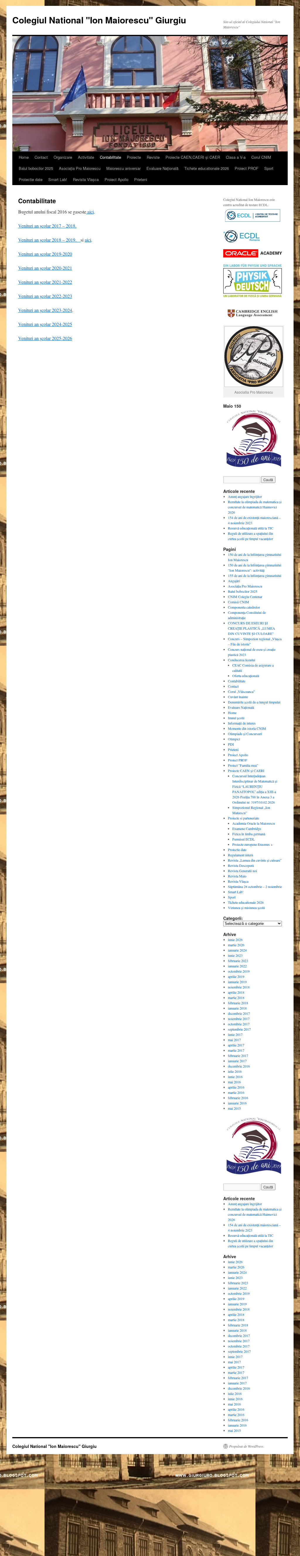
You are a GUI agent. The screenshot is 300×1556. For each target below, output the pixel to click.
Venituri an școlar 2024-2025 (45, 324)
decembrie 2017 (239, 1013)
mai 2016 (234, 1082)
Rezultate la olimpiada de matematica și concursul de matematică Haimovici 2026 (255, 507)
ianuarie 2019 (237, 981)
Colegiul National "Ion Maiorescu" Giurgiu (99, 19)
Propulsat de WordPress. (246, 1446)
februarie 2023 (238, 960)
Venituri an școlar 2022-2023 (45, 296)
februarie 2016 (238, 1097)
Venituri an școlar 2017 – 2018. (47, 226)
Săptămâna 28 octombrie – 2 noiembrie (255, 886)
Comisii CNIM (238, 601)
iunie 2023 (235, 955)
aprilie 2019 (236, 976)
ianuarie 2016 (237, 1103)
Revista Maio (237, 876)
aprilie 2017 (236, 1045)
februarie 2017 (238, 1055)
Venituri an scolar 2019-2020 (45, 254)
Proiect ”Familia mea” (243, 765)
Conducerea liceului (241, 659)
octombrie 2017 (239, 1024)
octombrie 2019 (239, 971)
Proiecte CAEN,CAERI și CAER (193, 157)
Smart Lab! (57, 179)
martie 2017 (236, 1050)
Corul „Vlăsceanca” (241, 691)
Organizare (63, 157)
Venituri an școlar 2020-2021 (45, 268)
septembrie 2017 (239, 1029)
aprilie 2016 (236, 1087)
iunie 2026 (235, 939)
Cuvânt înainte (238, 696)
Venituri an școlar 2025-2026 (45, 338)
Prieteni (140, 179)
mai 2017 (234, 1039)
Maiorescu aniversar (123, 168)
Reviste (153, 157)
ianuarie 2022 (237, 966)
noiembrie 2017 (239, 1018)
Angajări (234, 580)
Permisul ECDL (243, 839)
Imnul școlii (236, 717)
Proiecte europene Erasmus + (252, 844)
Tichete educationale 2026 (206, 168)
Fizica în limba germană (248, 833)
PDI (231, 744)
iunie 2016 (235, 1076)
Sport (268, 168)
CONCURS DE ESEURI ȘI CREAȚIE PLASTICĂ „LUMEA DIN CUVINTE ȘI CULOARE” (251, 628)
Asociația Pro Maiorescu (79, 168)
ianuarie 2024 (237, 950)
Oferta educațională (245, 675)
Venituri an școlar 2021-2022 (45, 282)
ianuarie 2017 (237, 1060)
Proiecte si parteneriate (243, 818)
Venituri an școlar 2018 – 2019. (49, 240)
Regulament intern (240, 855)
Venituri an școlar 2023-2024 (45, 310)
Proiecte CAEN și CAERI (246, 770)
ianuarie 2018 (237, 1008)
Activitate (86, 157)
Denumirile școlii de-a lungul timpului (254, 702)
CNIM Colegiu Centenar (245, 596)
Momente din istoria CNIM (247, 728)
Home (24, 157)
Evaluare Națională (162, 168)
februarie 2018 (238, 1002)
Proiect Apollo (116, 179)
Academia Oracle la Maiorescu (253, 823)
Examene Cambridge (246, 828)
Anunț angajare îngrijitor (245, 496)
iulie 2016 (235, 1071)
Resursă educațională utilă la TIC (250, 528)
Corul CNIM (261, 157)
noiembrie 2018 (239, 987)
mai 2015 (234, 1108)
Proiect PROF (246, 168)
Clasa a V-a (236, 157)
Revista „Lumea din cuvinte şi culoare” (255, 860)
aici (90, 212)
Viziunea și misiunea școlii (246, 907)
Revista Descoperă (241, 865)
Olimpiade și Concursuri (245, 733)
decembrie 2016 (239, 1066)
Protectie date (30, 179)
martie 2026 (236, 944)
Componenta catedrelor (244, 607)
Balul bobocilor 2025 (36, 168)
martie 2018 (236, 997)
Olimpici (234, 739)
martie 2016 (236, 1092)
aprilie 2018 (236, 992)
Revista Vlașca (86, 179)
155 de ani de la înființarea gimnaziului (254, 575)
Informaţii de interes (242, 723)
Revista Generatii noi (242, 870)
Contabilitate (110, 157)
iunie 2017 (235, 1034)
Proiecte (134, 157)
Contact (41, 157)
